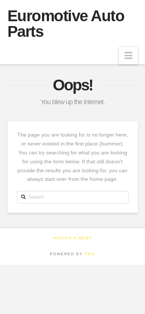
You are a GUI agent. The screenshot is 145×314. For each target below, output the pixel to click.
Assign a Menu (72, 238)
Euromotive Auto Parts (66, 23)
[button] (128, 55)
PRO (90, 254)
